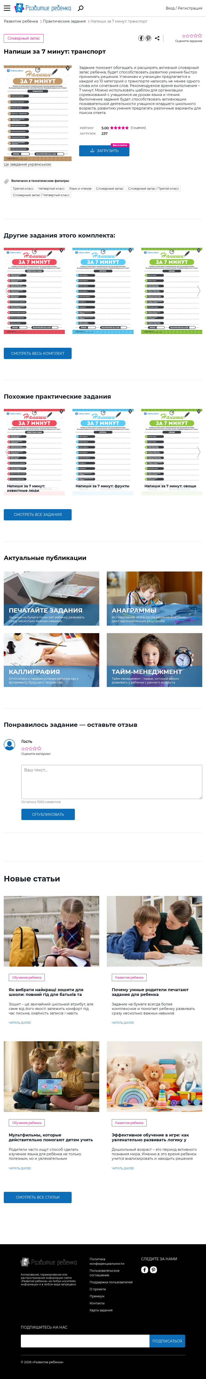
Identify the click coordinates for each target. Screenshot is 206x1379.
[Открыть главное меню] (7, 8)
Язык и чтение (80, 188)
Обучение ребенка (26, 977)
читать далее (20, 1022)
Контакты (97, 1303)
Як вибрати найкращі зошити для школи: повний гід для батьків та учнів (46, 994)
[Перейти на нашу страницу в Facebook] (144, 1269)
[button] (7, 290)
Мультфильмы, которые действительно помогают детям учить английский (51, 1140)
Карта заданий (101, 1310)
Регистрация (190, 8)
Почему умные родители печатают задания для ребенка (150, 992)
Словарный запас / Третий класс (153, 188)
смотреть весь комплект (37, 353)
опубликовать (48, 814)
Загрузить (108, 151)
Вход (170, 8)
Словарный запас (24, 38)
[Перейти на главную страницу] (43, 8)
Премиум (97, 1296)
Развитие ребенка (129, 977)
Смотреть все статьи (38, 1197)
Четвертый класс (51, 188)
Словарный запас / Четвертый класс (41, 195)
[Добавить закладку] (157, 38)
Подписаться (167, 1341)
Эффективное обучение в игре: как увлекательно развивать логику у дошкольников (150, 1140)
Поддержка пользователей (111, 1282)
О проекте (98, 1289)
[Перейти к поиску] (80, 8)
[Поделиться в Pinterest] (148, 38)
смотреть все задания (38, 514)
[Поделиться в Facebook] (141, 38)
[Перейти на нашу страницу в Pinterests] (153, 1269)
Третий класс (23, 188)
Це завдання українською (27, 164)
